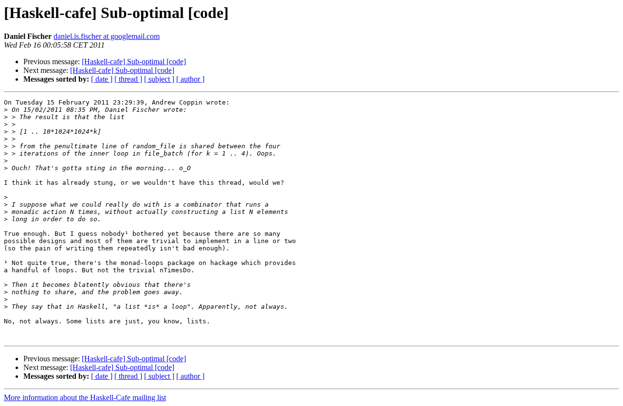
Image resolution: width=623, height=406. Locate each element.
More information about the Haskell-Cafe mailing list (85, 397)
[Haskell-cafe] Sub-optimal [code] (134, 61)
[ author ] (190, 79)
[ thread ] (128, 79)
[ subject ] (159, 79)
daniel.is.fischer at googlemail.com (107, 36)
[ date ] (101, 79)
